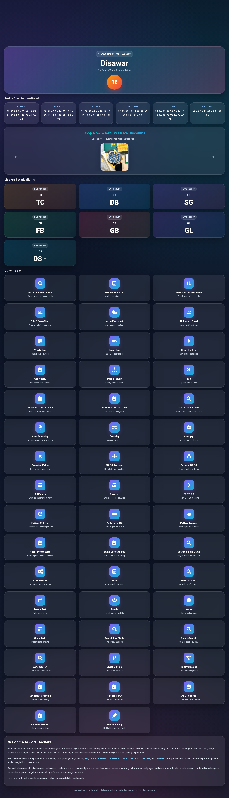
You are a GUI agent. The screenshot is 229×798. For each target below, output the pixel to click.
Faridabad (128, 758)
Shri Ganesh (116, 758)
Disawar (160, 758)
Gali (148, 758)
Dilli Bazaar (103, 758)
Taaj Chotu (90, 758)
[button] (15, 157)
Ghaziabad (140, 758)
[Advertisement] (114, 22)
